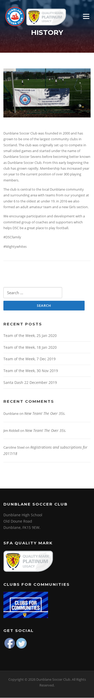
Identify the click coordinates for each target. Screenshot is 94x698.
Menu (86, 16)
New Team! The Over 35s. (45, 413)
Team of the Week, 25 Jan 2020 (30, 335)
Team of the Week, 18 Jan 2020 (30, 347)
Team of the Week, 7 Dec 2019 (29, 358)
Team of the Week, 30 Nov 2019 (30, 370)
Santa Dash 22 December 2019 (30, 382)
